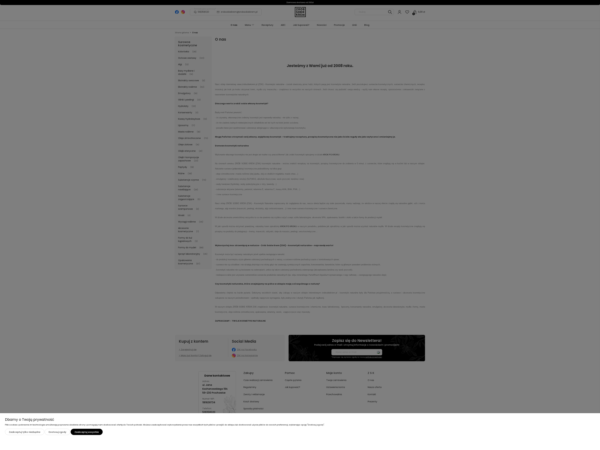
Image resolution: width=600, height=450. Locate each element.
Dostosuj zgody (57, 432)
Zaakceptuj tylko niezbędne (24, 432)
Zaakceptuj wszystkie (87, 432)
